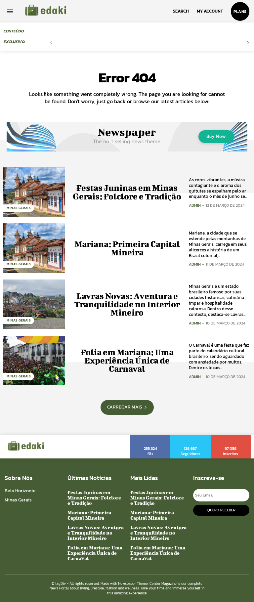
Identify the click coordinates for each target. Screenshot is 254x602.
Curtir (150, 437)
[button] (181, 11)
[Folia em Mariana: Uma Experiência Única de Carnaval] (34, 360)
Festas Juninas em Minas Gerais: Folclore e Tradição (127, 192)
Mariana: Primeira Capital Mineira (127, 248)
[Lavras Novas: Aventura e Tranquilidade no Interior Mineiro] (34, 304)
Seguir (190, 437)
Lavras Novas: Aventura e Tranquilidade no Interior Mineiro (127, 304)
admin (195, 205)
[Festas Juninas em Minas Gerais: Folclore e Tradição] (34, 192)
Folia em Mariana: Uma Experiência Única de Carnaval (127, 360)
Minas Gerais (19, 207)
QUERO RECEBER (221, 510)
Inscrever (231, 437)
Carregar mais (124, 407)
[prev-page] (51, 43)
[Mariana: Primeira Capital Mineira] (34, 248)
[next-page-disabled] (248, 43)
